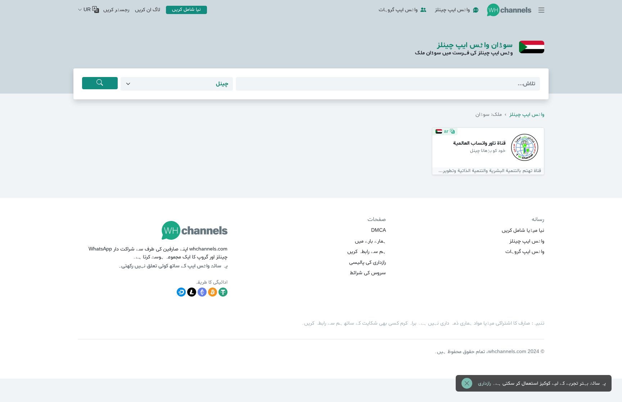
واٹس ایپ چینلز (452, 9)
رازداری (484, 383)
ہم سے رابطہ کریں (366, 251)
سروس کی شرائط (368, 273)
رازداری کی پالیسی (367, 262)
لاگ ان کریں (147, 9)
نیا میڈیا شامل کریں (523, 230)
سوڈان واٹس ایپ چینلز (475, 45)
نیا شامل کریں (186, 9)
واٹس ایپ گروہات (398, 9)
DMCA (378, 230)
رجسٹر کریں (116, 9)
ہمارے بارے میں (370, 241)
